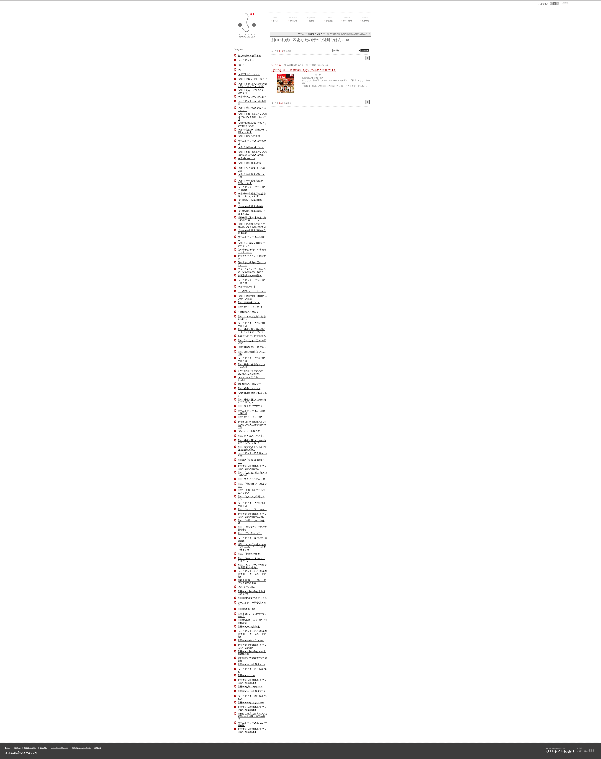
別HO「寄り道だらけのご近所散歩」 (252, 528)
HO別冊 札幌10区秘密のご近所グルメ (251, 244)
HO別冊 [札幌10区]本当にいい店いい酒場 (252, 297)
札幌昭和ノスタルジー (249, 311)
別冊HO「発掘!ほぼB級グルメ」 (252, 461)
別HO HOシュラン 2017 (250, 417)
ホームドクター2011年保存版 (252, 102)
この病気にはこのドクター (252, 291)
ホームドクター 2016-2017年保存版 (251, 359)
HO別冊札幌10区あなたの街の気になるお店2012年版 (252, 153)
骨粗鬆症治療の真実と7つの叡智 (252, 659)
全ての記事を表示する (249, 55)
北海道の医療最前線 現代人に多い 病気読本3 (252, 708)
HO (239, 69)
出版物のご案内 (315, 34)
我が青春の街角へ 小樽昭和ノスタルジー (252, 251)
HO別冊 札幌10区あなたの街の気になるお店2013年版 (252, 225)
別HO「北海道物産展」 (250, 553)
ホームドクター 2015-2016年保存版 (251, 324)
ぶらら (241, 65)
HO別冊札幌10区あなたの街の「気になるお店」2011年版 (252, 117)
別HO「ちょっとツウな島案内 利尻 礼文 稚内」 (252, 566)
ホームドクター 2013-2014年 (251, 238)
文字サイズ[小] (551, 3)
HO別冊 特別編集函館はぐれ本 (251, 175)
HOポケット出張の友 (249, 431)
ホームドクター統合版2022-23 (252, 604)
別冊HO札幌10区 (246, 609)
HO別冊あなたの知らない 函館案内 (251, 91)
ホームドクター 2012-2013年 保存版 (251, 188)
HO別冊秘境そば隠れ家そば (252, 79)
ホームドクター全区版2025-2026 (252, 697)
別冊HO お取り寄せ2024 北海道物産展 (252, 652)
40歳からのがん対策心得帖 (252, 335)
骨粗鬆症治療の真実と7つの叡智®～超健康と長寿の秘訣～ (252, 716)
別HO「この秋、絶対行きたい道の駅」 (252, 474)
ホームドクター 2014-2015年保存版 (251, 281)
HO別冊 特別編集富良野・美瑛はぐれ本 (251, 182)
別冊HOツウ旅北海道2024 (251, 664)
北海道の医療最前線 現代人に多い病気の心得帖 (252, 467)
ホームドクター (246, 60)
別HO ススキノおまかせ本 (251, 479)
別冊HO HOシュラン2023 (251, 640)
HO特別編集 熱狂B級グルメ (252, 347)
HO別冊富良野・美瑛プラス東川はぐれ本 (252, 131)
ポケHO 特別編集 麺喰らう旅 (252, 201)
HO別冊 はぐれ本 (247, 286)
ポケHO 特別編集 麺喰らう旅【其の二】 (252, 212)
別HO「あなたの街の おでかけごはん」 (251, 559)
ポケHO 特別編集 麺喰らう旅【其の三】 (252, 231)
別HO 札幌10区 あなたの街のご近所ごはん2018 (252, 441)
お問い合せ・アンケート (347, 16)
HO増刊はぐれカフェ (249, 74)
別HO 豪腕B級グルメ (249, 302)
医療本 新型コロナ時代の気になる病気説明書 (252, 581)
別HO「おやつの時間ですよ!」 (251, 498)
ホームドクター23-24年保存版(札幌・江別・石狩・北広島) (252, 634)
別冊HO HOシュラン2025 (251, 702)
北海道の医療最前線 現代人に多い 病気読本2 (252, 681)
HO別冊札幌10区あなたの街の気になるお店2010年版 (252, 85)
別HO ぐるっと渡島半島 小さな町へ (252, 318)
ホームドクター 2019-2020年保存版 (251, 504)
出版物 (311, 16)
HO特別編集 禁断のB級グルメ (252, 394)
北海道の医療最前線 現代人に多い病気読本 (252, 646)
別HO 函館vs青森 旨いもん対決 (252, 353)
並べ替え (365, 50)
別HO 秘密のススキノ (249, 388)
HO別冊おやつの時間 (249, 136)
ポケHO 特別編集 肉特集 (250, 206)
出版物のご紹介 (30, 748)
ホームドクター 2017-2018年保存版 (251, 412)
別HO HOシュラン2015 (250, 307)
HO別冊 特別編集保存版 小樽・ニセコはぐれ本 (252, 195)
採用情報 (365, 16)
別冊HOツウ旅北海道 (249, 626)
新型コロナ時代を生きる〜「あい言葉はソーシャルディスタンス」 (252, 547)
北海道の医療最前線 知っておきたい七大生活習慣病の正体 (252, 424)
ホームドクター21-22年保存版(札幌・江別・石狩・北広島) (252, 574)
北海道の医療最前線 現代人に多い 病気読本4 (252, 730)
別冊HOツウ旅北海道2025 (251, 691)
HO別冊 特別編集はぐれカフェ (251, 169)
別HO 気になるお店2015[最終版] (252, 341)
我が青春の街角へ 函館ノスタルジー (252, 263)
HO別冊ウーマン (246, 158)
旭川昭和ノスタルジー (249, 383)
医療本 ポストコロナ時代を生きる (252, 615)
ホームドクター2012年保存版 (252, 142)
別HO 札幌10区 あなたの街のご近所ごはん (252, 401)
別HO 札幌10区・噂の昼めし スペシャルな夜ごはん (251, 330)
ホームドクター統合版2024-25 (252, 670)
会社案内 (329, 16)
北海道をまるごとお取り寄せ (252, 257)
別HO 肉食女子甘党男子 (250, 406)
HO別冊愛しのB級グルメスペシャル (252, 109)
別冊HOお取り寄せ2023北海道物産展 (252, 621)
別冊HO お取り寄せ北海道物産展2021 (251, 592)
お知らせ (293, 16)
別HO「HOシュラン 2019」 (252, 509)
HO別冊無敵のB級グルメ (251, 147)
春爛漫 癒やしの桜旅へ (250, 275)
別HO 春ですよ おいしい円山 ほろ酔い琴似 (252, 448)
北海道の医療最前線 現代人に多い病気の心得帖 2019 (252, 515)
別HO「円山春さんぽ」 (250, 533)
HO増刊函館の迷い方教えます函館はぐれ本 (252, 124)
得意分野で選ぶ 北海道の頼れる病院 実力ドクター (252, 219)
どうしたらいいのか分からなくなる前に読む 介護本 (252, 270)
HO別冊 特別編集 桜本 (249, 163)
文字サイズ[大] (557, 3)
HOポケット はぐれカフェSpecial (251, 378)
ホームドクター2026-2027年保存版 (252, 724)
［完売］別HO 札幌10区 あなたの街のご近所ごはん (303, 70)
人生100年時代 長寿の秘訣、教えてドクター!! (250, 372)
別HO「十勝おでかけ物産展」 (251, 521)
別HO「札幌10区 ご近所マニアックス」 (251, 491)
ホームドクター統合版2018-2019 (252, 454)
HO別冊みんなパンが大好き (252, 96)
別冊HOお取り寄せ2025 (250, 686)
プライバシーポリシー (59, 748)
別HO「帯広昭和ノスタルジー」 (252, 485)
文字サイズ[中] (554, 3)
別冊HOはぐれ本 (246, 675)
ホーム (275, 16)
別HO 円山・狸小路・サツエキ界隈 (251, 365)
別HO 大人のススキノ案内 (251, 435)
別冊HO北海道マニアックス (252, 598)
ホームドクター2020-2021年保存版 (252, 539)
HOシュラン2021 (246, 586)
